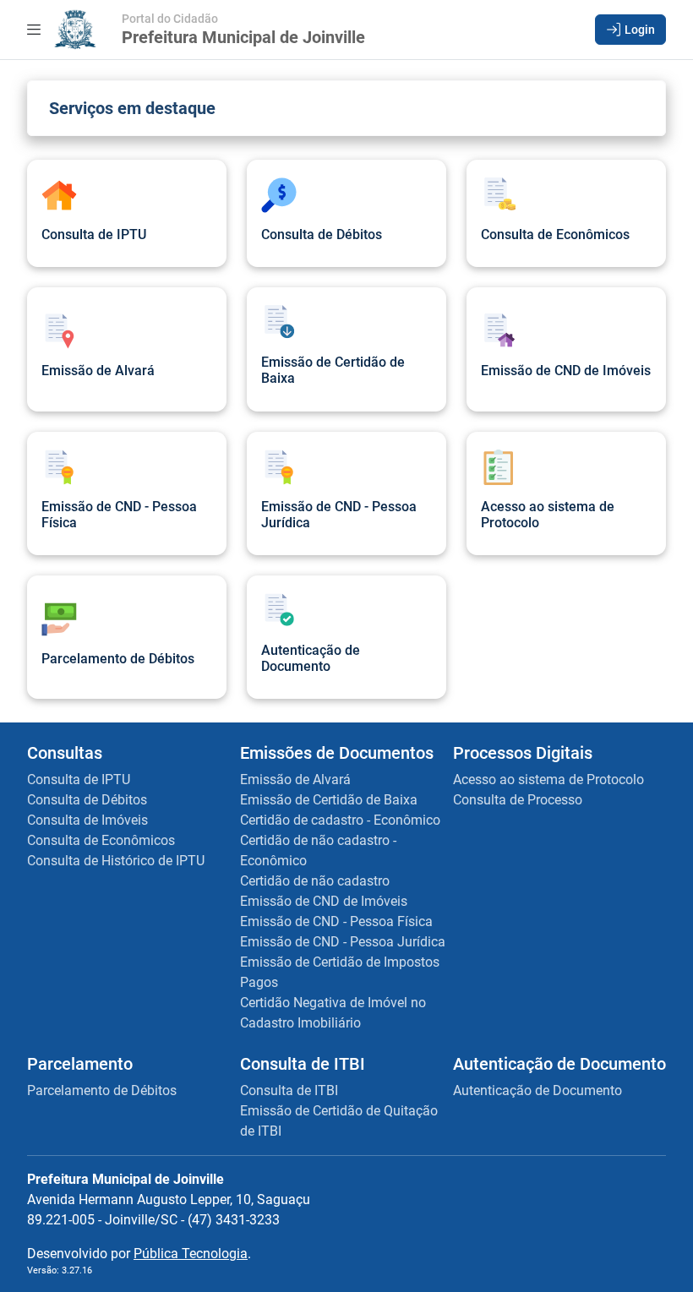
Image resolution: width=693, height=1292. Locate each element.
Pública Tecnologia (191, 1254)
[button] (630, 29)
